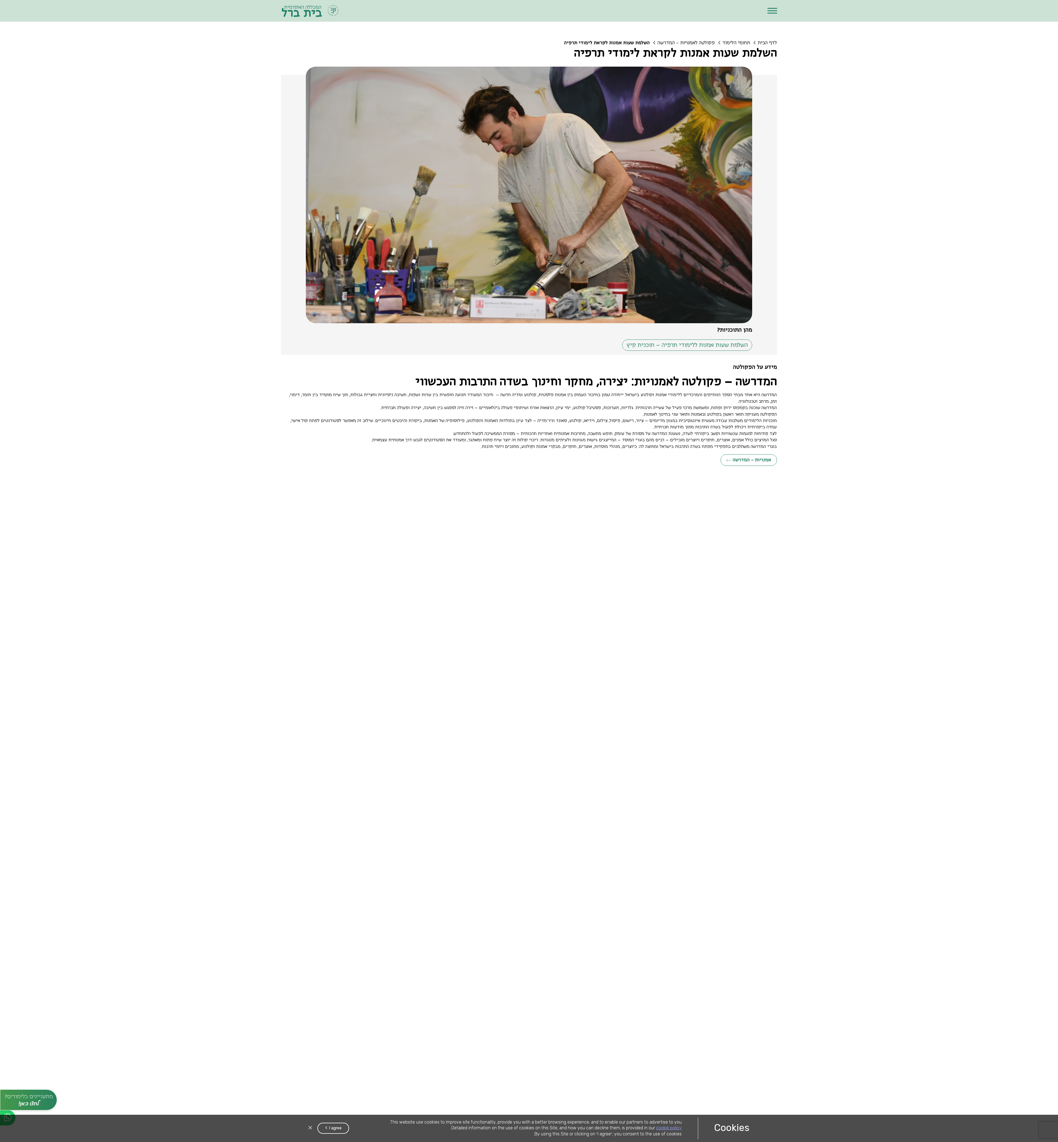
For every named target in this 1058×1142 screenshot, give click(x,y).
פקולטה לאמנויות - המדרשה (686, 43)
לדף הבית (767, 43)
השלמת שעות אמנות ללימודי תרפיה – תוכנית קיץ (687, 345)
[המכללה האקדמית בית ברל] (310, 10)
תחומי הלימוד (736, 43)
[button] (772, 11)
